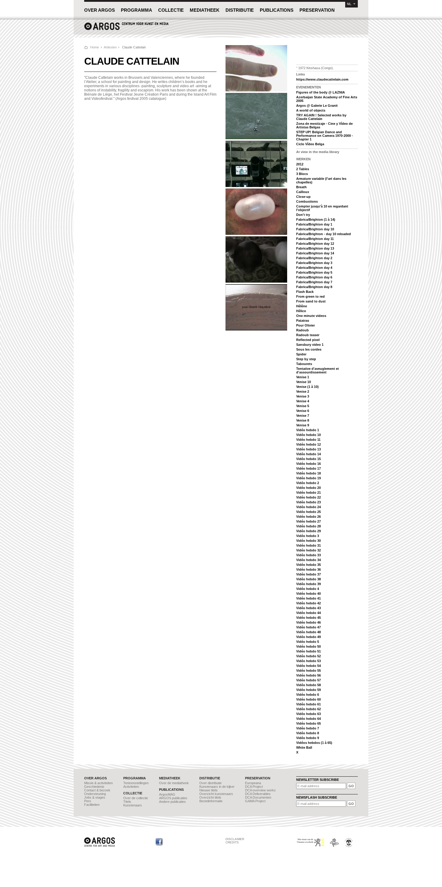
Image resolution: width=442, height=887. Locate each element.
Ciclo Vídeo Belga (310, 144)
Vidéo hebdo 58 (308, 685)
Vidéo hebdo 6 (307, 694)
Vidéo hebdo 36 (308, 569)
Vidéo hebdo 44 (308, 613)
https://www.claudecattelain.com (322, 79)
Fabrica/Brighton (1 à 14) (315, 219)
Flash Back (305, 291)
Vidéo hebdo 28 (308, 526)
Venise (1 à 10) (307, 386)
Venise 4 (302, 401)
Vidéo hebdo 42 (308, 603)
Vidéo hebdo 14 (308, 454)
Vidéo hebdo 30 (308, 540)
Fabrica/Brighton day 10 (315, 229)
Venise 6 (302, 411)
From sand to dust (311, 301)
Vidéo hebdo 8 (307, 733)
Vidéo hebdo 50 (308, 646)
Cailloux (302, 192)
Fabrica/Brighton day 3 (314, 263)
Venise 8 (302, 420)
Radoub (302, 330)
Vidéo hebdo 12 (308, 444)
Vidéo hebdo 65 (308, 723)
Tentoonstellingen (136, 783)
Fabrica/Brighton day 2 (314, 258)
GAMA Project (255, 801)
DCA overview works (260, 790)
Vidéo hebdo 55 (308, 670)
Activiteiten (131, 786)
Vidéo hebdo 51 (308, 651)
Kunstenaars (132, 805)
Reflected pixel (308, 340)
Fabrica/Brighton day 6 (314, 277)
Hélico (301, 311)
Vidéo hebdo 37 (308, 574)
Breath (301, 187)
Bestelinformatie (211, 801)
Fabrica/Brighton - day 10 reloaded (323, 234)
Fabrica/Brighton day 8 (314, 287)
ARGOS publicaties (173, 798)
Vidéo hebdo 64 (308, 718)
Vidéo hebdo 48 (308, 632)
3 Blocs (302, 174)
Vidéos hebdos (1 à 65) (314, 742)
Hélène (301, 306)
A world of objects (310, 110)
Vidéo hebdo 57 (308, 680)
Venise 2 (302, 391)
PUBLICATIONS (276, 10)
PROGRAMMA (136, 10)
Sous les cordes (308, 349)
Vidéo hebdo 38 (308, 579)
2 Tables (302, 169)
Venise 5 (302, 406)
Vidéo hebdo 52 (308, 656)
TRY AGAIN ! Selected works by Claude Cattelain (321, 117)
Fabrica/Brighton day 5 (314, 272)
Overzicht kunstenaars (216, 794)
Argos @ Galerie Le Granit (317, 105)
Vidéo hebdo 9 (307, 738)
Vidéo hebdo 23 (308, 502)
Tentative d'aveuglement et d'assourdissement (317, 370)
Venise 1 (302, 377)
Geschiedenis (94, 786)
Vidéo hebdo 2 (307, 483)
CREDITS (232, 842)
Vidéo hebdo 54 (308, 666)
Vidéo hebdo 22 (308, 497)
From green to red (310, 296)
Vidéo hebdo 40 (308, 593)
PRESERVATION (317, 10)
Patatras (302, 320)
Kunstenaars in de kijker (217, 786)
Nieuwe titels (208, 790)
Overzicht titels (210, 797)
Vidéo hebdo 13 (308, 449)
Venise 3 (302, 396)
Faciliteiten (92, 804)
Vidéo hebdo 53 (308, 661)
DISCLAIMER (235, 839)
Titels (127, 801)
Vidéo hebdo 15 (308, 459)
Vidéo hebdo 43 (308, 608)
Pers (87, 801)
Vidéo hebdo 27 (308, 521)
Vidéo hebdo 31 (308, 545)
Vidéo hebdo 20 (308, 488)
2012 (299, 164)
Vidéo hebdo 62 (308, 709)
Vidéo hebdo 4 (307, 589)
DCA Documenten (258, 797)
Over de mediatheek (174, 783)
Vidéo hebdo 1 (307, 430)
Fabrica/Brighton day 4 (314, 267)
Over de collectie (135, 798)
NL (349, 4)
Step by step (306, 359)
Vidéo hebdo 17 (308, 468)
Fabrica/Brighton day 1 (314, 224)
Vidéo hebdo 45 (308, 617)
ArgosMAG (167, 794)
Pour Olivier (305, 325)
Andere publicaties (172, 801)
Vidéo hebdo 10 (308, 435)
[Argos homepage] (126, 29)
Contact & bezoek (97, 790)
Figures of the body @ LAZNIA (320, 92)
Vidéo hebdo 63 (308, 714)
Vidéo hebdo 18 (308, 473)
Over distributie (210, 783)
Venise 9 (302, 425)
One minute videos (311, 316)
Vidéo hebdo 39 (308, 584)
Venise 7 (302, 415)
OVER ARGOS (99, 10)
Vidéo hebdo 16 (308, 463)
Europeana (253, 783)
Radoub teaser (307, 335)
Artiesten (110, 47)
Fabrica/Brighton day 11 (315, 239)
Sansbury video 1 (310, 344)
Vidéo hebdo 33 (308, 555)
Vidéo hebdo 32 (308, 550)
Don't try (303, 214)
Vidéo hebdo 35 (308, 564)
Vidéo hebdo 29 (308, 531)
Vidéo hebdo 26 (308, 516)
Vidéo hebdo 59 (308, 690)
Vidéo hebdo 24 (308, 507)
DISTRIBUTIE (240, 10)
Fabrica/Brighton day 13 (315, 248)
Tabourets (304, 364)
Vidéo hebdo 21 (308, 492)
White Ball (304, 747)
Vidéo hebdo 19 (308, 478)
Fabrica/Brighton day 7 (314, 282)
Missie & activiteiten (98, 783)
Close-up (303, 196)
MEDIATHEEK (204, 10)
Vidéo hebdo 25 (308, 512)
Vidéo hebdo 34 (308, 560)
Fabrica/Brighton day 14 (315, 253)
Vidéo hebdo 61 (308, 704)
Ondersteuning (95, 794)
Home (94, 47)
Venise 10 (303, 382)
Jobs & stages (94, 797)
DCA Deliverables (258, 794)
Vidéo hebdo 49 (308, 637)
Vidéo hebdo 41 (308, 598)
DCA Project (254, 786)
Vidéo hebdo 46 (308, 622)
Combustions (307, 201)
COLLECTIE (171, 10)
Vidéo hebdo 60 (308, 699)
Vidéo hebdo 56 (308, 675)
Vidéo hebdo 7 (307, 728)
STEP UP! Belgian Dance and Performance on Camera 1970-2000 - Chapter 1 (324, 135)
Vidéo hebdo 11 (308, 439)
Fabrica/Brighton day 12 (315, 243)
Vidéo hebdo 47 (308, 627)
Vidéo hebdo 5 (307, 641)
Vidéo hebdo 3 (307, 536)
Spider (301, 354)
